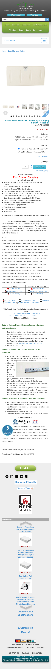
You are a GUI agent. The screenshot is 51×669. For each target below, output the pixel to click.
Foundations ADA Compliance (28, 303)
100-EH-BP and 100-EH (21, 314)
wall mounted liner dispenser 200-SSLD (33, 343)
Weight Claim (10, 303)
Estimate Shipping (41, 171)
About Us (30, 648)
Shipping (12, 30)
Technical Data (15, 289)
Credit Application (39, 25)
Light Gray (36, 314)
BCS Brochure (9, 300)
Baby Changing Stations (16, 51)
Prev (5, 113)
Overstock (25, 628)
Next (45, 113)
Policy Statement (14, 648)
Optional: (44, 134)
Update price (43, 157)
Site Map (15, 25)
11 (37, 116)
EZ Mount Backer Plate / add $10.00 (33, 152)
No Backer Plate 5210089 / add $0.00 (34, 149)
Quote (21, 30)
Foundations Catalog (28, 300)
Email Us (25, 653)
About (40, 30)
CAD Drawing (15, 294)
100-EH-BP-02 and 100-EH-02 (19, 316)
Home (7, 25)
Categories (9, 40)
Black (34, 316)
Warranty (45, 300)
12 (40, 116)
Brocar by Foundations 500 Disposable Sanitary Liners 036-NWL (25, 529)
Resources (26, 25)
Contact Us (30, 30)
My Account (16, 15)
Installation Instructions (15, 291)
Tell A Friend (25, 468)
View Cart (34, 15)
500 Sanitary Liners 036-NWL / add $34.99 (32, 137)
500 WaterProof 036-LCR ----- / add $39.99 (32, 140)
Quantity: (44, 162)
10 (34, 116)
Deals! (25, 632)
